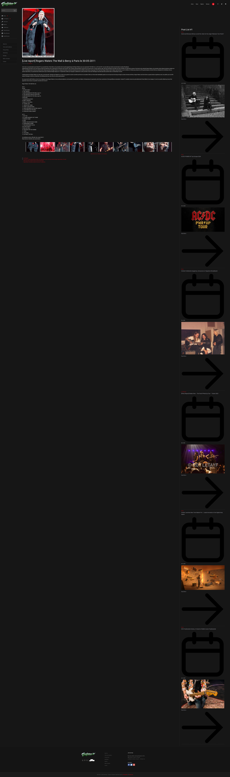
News (197, 4)
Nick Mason (43, 159)
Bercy (30, 159)
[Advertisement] (203, 17)
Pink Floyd (49, 159)
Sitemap (4, 55)
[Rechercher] (14, 10)
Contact (4, 61)
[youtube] (134, 765)
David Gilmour (33, 159)
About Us (5, 44)
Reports (202, 4)
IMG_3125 (38, 159)
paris (46, 159)
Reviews (207, 4)
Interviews (6, 21)
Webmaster (131, 774)
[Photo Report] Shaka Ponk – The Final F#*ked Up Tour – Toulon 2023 (199, 393)
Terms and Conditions (7, 47)
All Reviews (6, 27)
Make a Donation (6, 58)
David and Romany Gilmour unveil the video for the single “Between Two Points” (202, 34)
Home (192, 4)
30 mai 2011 (26, 159)
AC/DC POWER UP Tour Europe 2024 (191, 156)
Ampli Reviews (6, 36)
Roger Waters (60, 159)
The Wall (64, 159)
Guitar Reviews (7, 30)
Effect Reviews (7, 33)
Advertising (5, 52)
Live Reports (26, 158)
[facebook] (129, 765)
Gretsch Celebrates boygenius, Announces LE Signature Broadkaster (199, 271)
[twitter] (131, 765)
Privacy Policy (6, 49)
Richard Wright (54, 159)
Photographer (125, 774)
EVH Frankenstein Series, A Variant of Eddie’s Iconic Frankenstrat (198, 629)
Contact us (142, 759)
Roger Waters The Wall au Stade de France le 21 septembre (34, 162)
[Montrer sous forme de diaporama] (99, 153)
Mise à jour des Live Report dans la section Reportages (34, 160)
